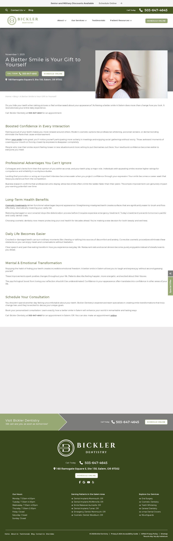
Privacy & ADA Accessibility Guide (124, 534)
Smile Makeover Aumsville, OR (87, 505)
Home (8, 96)
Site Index (50, 534)
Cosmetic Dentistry (150, 502)
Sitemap (164, 534)
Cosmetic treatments (16, 205)
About (60, 20)
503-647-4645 (35, 113)
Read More (10, 403)
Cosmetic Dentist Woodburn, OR (88, 515)
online (113, 315)
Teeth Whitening (149, 505)
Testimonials (98, 20)
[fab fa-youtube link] (88, 482)
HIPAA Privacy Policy (149, 534)
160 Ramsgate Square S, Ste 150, (35, 79)
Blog (30, 10)
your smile (17, 139)
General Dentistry (149, 508)
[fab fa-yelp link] (93, 482)
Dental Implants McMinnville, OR (88, 502)
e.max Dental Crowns (151, 512)
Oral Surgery (147, 498)
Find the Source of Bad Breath (23, 398)
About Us (14, 534)
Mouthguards (148, 515)
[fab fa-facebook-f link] (80, 482)
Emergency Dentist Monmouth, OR (89, 512)
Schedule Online (108, 3)
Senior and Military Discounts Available (72, 3)
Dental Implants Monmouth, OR (88, 498)
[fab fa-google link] (84, 482)
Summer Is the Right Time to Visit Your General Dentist (138, 400)
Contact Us (17, 10)
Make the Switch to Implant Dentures (83, 398)
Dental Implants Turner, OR (86, 508)
